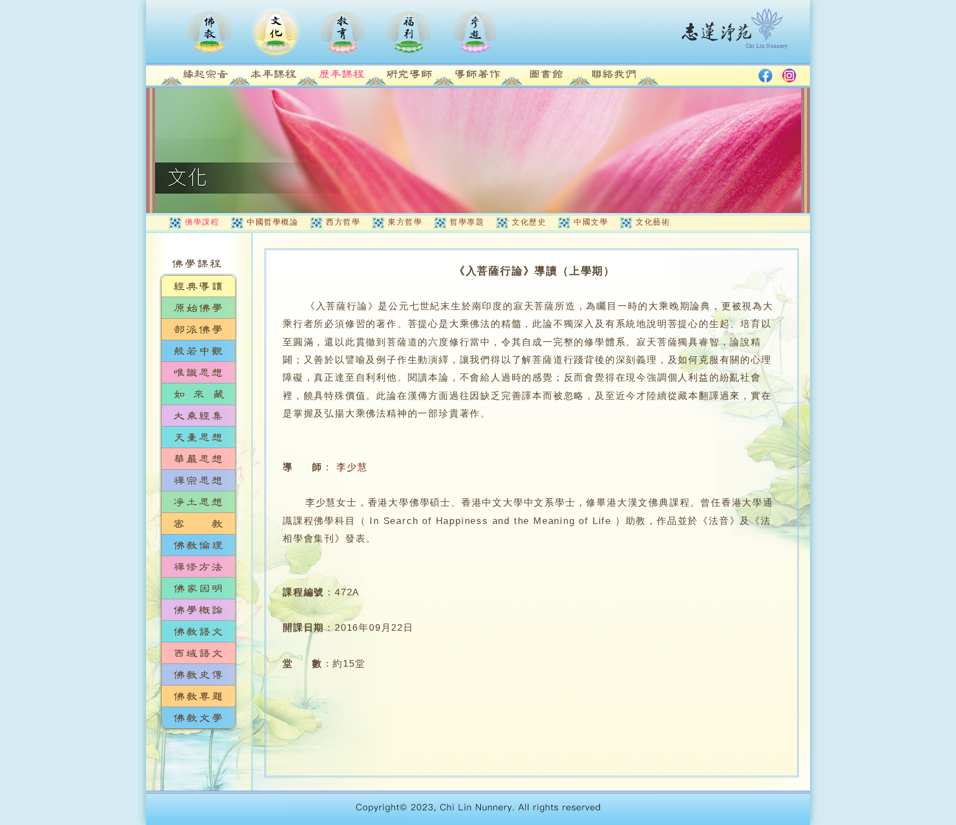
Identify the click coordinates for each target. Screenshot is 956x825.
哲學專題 (467, 221)
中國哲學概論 (272, 221)
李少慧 (351, 467)
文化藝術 (653, 221)
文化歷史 (529, 221)
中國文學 (591, 221)
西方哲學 (343, 221)
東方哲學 (405, 221)
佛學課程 (202, 221)
